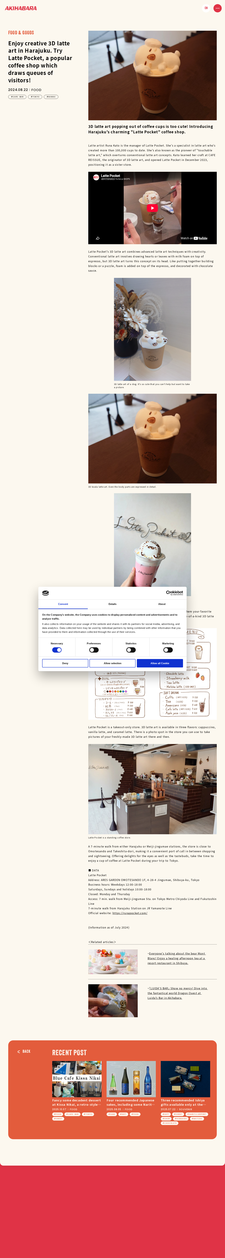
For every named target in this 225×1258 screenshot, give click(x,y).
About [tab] (162, 604)
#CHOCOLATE (170, 1123)
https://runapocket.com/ (130, 913)
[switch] (94, 650)
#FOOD (57, 1114)
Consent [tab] (63, 604)
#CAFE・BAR (17, 97)
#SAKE (111, 1114)
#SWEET (58, 1118)
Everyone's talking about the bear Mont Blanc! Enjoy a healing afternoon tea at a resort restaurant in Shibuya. (177, 958)
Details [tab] (113, 604)
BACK (26, 1052)
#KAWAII (51, 97)
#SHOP (166, 1118)
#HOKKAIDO (181, 1118)
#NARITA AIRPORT (196, 1114)
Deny (65, 663)
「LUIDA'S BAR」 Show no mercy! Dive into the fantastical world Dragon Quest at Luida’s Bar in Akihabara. (178, 993)
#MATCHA (197, 1118)
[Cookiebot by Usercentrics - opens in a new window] (168, 593)
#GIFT (123, 1114)
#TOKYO (35, 97)
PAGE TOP (214, 1183)
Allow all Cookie (160, 663)
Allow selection (112, 663)
